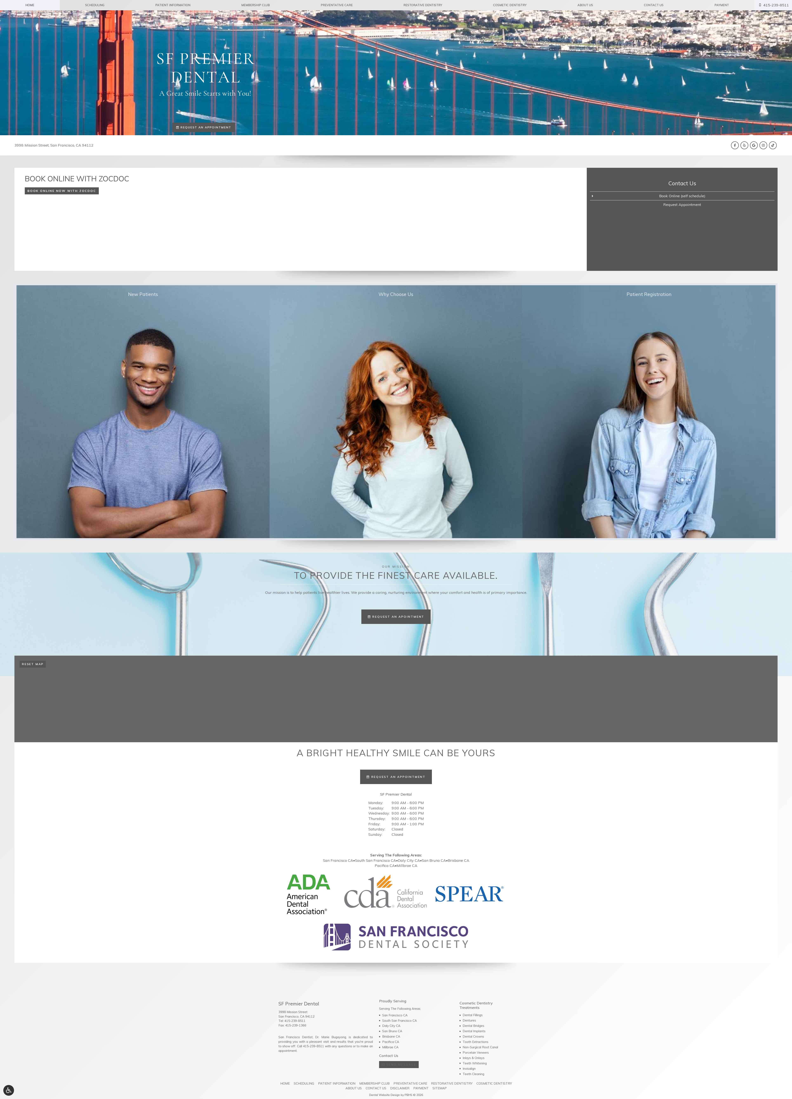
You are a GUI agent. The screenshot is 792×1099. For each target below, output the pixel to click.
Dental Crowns (473, 1036)
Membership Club (255, 5)
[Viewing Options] (8, 1090)
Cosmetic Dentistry (510, 5)
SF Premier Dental (396, 794)
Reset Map (33, 664)
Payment (721, 5)
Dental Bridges (473, 1026)
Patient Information (172, 5)
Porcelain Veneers (476, 1052)
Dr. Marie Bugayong (330, 1037)
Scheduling (94, 5)
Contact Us (654, 5)
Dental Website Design (384, 1095)
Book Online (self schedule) (682, 196)
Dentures (469, 1020)
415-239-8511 (294, 1021)
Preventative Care (337, 5)
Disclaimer (399, 1088)
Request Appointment (682, 204)
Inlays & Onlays (473, 1058)
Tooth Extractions (475, 1042)
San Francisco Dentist (295, 1037)
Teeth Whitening (475, 1063)
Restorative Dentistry (422, 5)
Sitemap (440, 1088)
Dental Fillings (473, 1015)
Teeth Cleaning (473, 1074)
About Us (585, 5)
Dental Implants (474, 1031)
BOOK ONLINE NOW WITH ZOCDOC (61, 191)
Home (29, 5)
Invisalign (469, 1069)
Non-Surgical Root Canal (480, 1047)
